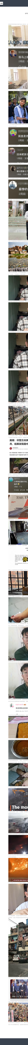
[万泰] (1, 3)
